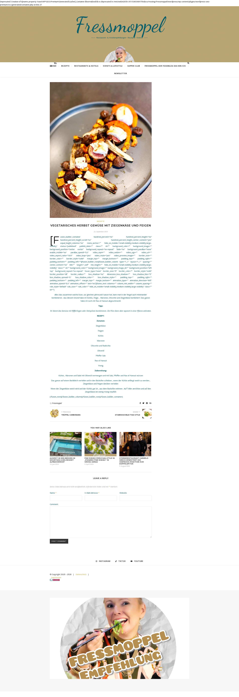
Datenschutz (81, 574)
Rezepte (65, 66)
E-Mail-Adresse (92, 493)
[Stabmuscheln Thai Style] (147, 413)
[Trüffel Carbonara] (54, 413)
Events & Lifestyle (113, 66)
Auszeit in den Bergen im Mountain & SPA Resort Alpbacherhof (62, 460)
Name (53, 493)
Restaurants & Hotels (86, 66)
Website (123, 493)
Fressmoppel (119, 25)
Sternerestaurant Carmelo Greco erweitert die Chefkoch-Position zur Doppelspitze (133, 461)
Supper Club (133, 66)
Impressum (56, 577)
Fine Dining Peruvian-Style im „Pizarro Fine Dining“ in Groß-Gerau (100, 460)
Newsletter (120, 73)
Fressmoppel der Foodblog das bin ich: (165, 66)
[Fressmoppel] (119, 638)
